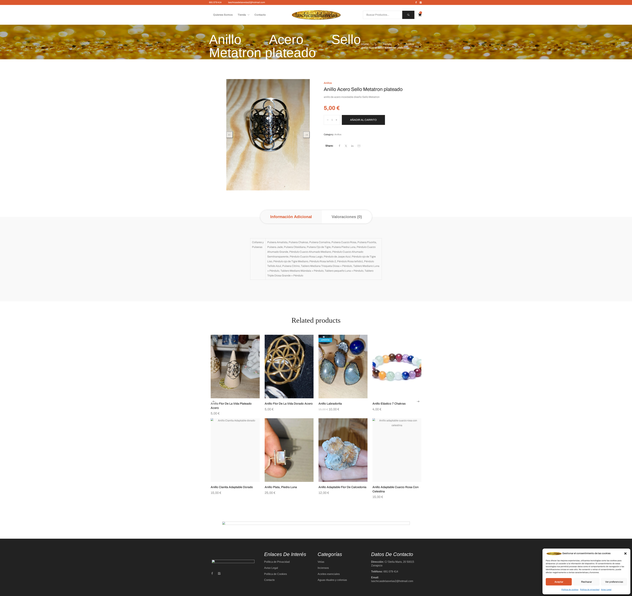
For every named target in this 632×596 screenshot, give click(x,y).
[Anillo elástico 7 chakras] (396, 366)
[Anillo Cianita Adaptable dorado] (235, 450)
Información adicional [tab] (291, 216)
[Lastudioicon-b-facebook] (416, 2)
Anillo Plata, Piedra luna (281, 487)
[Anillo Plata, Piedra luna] (289, 450)
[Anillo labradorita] (343, 366)
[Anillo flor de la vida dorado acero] (289, 366)
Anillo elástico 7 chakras (389, 403)
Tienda (387, 44)
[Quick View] (231, 396)
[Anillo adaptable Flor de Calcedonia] (343, 450)
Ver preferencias (614, 582)
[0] (419, 14)
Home (365, 44)
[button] (625, 553)
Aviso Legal (606, 589)
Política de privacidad (589, 589)
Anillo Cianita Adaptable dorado (232, 487)
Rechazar (586, 582)
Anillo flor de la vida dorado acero (289, 403)
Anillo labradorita (330, 403)
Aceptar (558, 582)
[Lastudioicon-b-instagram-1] (420, 2)
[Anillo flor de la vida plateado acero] (235, 366)
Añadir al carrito (363, 119)
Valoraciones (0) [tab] (347, 216)
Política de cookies (569, 589)
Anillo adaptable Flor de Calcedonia (342, 487)
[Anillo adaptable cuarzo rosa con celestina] (396, 450)
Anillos (409, 44)
